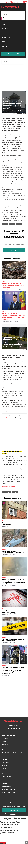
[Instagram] (14, 728)
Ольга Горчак (6, 321)
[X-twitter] (11, 728)
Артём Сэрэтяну (5, 585)
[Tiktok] (16, 728)
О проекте (5, 738)
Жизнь (4, 98)
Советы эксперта (7, 773)
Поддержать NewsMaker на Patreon (12, 752)
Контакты (5, 744)
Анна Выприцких (7, 110)
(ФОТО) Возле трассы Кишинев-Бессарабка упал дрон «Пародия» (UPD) (13, 552)
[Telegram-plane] (19, 728)
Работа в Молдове (7, 771)
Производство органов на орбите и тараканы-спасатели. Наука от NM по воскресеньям (13, 285)
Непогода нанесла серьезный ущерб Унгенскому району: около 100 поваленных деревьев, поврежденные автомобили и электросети (13, 582)
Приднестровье (6, 765)
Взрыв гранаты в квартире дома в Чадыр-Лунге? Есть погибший (14, 640)
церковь (18, 224)
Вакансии (5, 747)
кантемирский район (6, 492)
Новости (4, 311)
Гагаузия (4, 768)
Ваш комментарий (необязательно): (9, 832)
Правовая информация (9, 749)
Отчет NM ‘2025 (6, 776)
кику (12, 224)
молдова (15, 492)
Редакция (5, 741)
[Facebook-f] (8, 728)
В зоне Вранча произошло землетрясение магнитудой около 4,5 (14, 611)
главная (5, 224)
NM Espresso (5, 762)
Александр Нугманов (7, 289)
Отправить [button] (3, 843)
